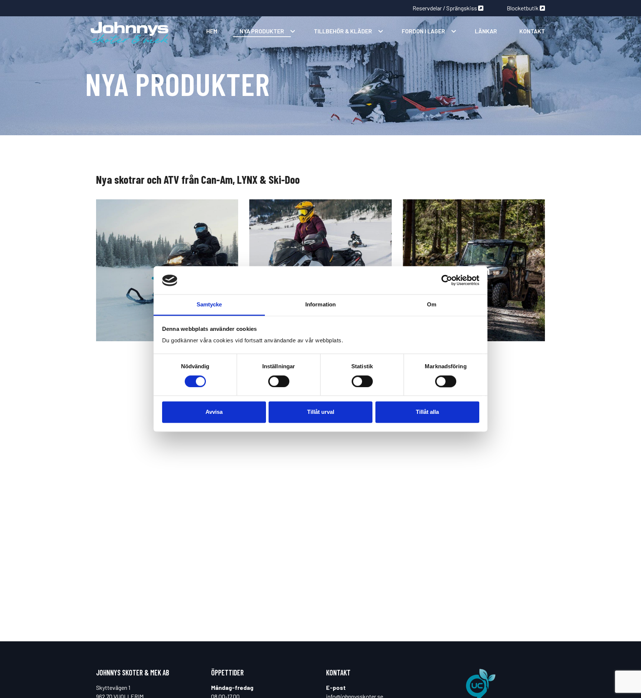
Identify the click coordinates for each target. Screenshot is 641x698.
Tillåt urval (320, 412)
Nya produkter (262, 30)
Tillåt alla (427, 412)
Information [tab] (320, 305)
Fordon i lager (423, 30)
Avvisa (214, 412)
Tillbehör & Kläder (343, 30)
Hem (211, 30)
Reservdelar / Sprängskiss (445, 7)
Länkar (486, 30)
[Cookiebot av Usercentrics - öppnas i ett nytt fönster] (446, 280)
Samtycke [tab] (209, 305)
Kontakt (532, 30)
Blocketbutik (523, 7)
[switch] (278, 382)
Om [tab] (431, 305)
